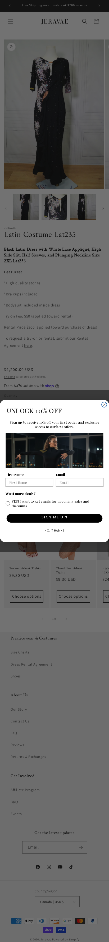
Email (60, 474)
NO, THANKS (54, 531)
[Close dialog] (104, 404)
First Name (15, 474)
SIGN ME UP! (54, 518)
